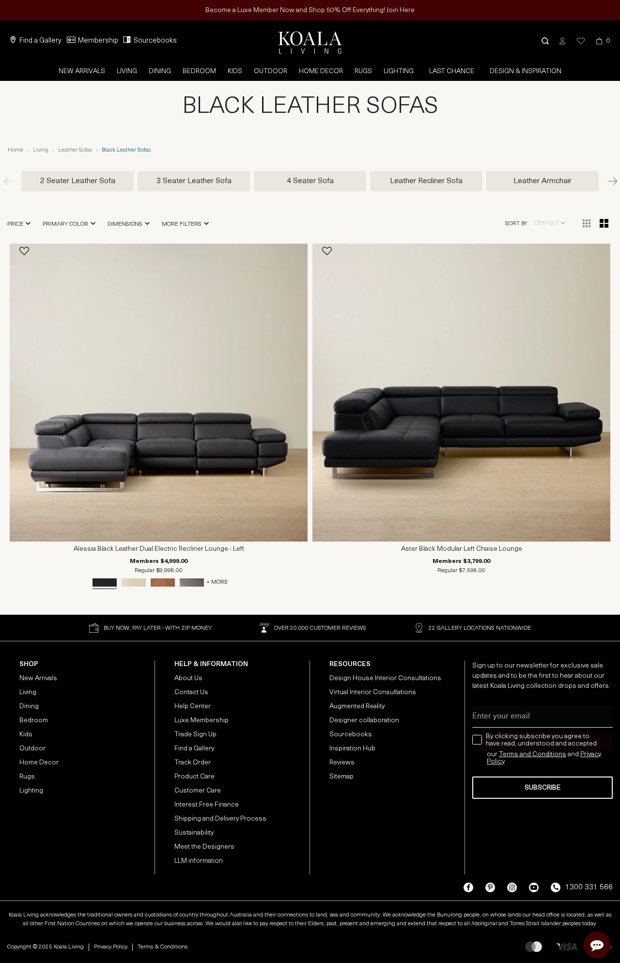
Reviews (342, 762)
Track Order (192, 762)
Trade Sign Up (195, 734)
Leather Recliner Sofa (426, 181)
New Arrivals (82, 71)
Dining (160, 71)
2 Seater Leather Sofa (77, 181)
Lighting (399, 71)
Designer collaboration (364, 720)
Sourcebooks (155, 41)
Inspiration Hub (352, 748)
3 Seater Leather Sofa (194, 181)
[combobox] (550, 223)
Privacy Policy (110, 947)
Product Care (194, 776)
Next (608, 181)
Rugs (363, 71)
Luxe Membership (201, 720)
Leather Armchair (542, 181)
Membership (98, 41)
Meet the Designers (204, 847)
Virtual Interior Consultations (372, 692)
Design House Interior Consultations (385, 678)
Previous (12, 181)
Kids (235, 71)
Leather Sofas (75, 150)
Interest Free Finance (206, 804)
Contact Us (191, 692)
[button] (545, 41)
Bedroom (199, 71)
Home (15, 150)
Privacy (590, 754)
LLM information (198, 861)
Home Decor (321, 71)
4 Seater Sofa (310, 181)
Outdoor (270, 71)
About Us (188, 678)
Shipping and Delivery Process (220, 819)
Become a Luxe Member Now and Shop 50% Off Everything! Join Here (310, 10)
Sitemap (341, 776)
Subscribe (542, 788)
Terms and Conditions (532, 754)
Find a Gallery (40, 41)
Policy (496, 761)
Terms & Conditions (162, 947)
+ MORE (217, 582)
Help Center (192, 706)
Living (127, 71)
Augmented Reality (357, 706)
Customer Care (197, 790)
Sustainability (194, 833)
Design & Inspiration (525, 71)
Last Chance (451, 71)
